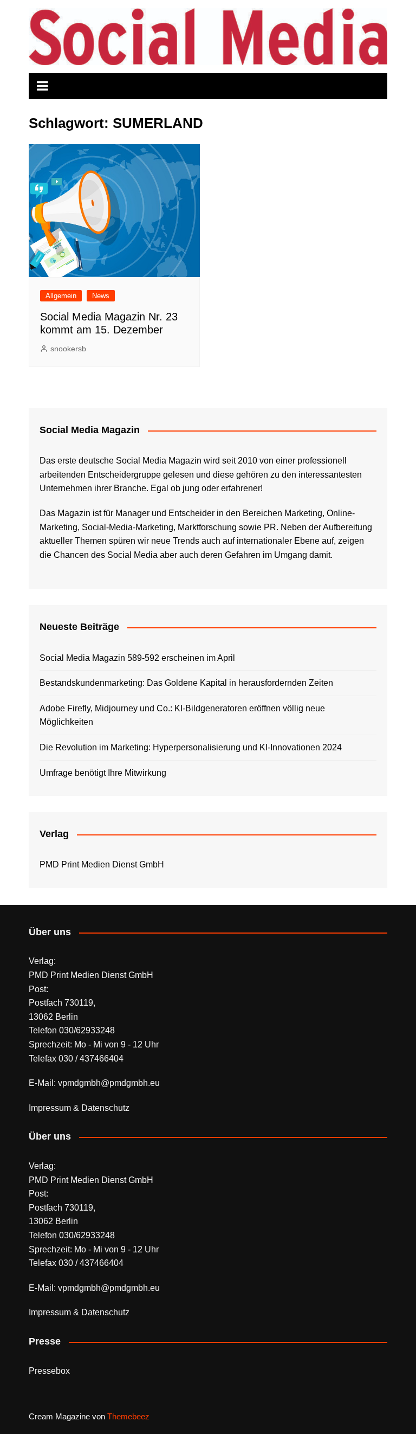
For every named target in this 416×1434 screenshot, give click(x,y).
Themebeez (128, 1416)
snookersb (68, 348)
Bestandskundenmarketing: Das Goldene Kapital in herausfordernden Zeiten (186, 682)
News (100, 296)
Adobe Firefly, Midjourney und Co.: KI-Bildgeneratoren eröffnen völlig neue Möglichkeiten (182, 715)
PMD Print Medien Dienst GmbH (102, 864)
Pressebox (49, 1370)
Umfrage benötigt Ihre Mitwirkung (103, 772)
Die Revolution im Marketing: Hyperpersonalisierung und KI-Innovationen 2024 (191, 747)
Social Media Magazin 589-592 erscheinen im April (137, 658)
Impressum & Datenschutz (79, 1108)
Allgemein (61, 296)
